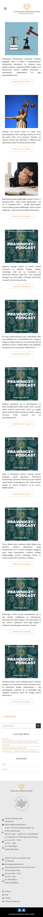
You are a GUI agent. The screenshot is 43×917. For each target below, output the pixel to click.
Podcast (5, 769)
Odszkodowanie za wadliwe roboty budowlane (20, 742)
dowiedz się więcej (21, 82)
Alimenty (5, 739)
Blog (4, 764)
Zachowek (6, 745)
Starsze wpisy (10, 716)
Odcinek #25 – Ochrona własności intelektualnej (20, 751)
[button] (5, 8)
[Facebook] (23, 910)
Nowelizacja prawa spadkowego (14, 748)
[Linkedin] (19, 910)
